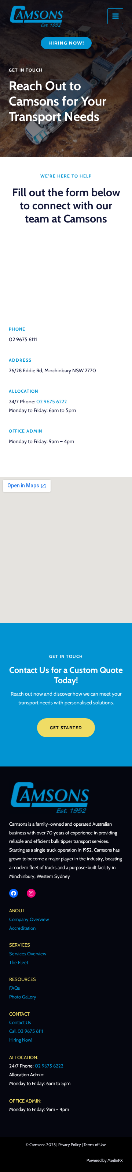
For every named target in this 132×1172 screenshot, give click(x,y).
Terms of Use (95, 1144)
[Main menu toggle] (115, 16)
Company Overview (29, 919)
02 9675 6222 (51, 401)
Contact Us (20, 1022)
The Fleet (18, 962)
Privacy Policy (69, 1144)
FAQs (14, 988)
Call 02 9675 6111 (26, 1031)
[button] (66, 43)
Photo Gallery (22, 997)
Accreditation (22, 928)
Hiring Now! (20, 1040)
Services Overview (27, 953)
